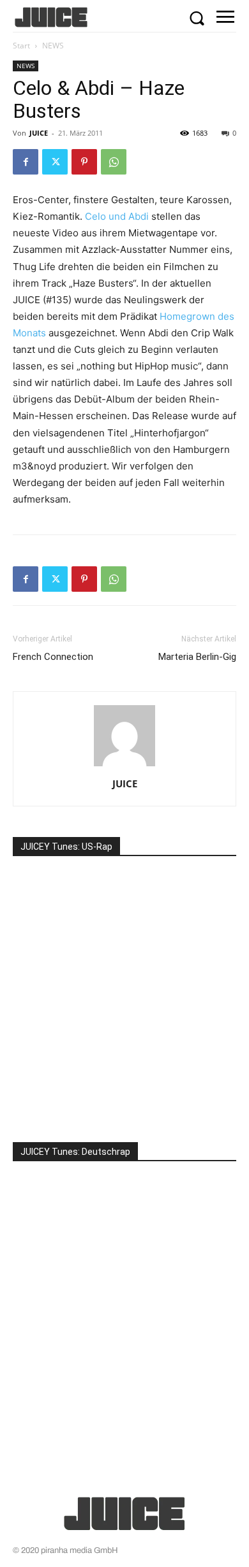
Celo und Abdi (117, 216)
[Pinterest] (84, 162)
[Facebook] (25, 162)
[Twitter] (55, 162)
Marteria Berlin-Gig (197, 656)
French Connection (53, 656)
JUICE (38, 133)
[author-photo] (124, 766)
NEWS (53, 45)
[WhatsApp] (113, 162)
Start (21, 45)
